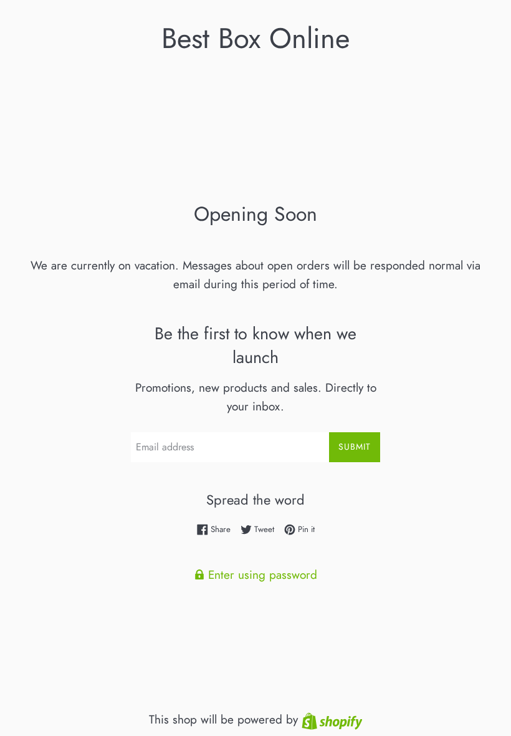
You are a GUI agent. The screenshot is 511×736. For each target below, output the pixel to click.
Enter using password (260, 574)
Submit (354, 446)
